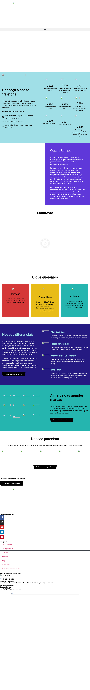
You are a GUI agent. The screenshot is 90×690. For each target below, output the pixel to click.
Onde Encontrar (7, 544)
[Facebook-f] (2, 517)
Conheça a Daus (7, 549)
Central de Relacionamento (11, 569)
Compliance (6, 565)
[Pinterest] (2, 537)
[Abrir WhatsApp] (85, 685)
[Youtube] (2, 527)
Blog (3, 561)
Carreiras (5, 553)
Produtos (5, 557)
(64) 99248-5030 (8, 579)
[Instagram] (2, 522)
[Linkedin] (2, 532)
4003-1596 (6, 576)
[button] (45, 29)
